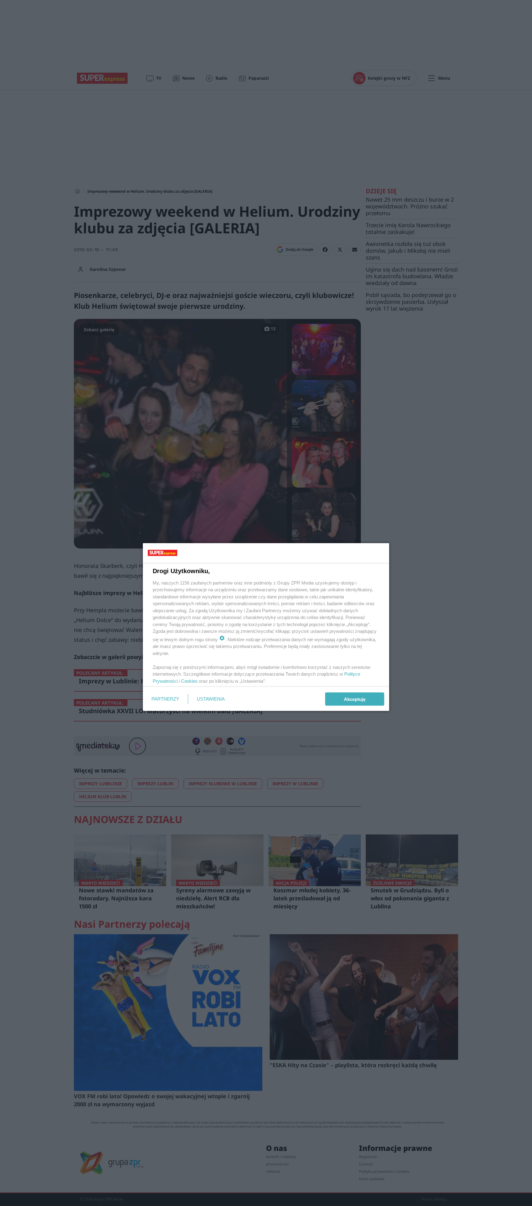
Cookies (189, 680)
